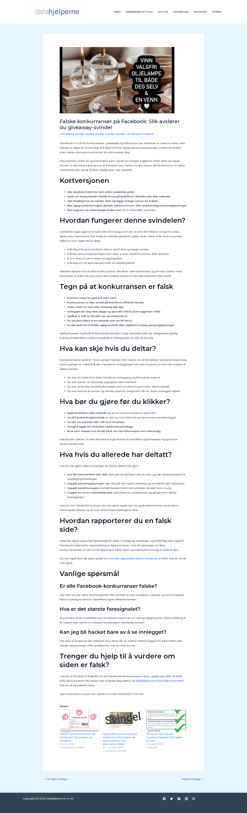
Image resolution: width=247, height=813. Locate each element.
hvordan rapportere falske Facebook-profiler (139, 558)
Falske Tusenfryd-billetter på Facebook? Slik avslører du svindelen (77, 737)
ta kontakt (177, 680)
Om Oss (163, 11)
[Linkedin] (186, 798)
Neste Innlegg (193, 779)
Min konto (200, 11)
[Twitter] (171, 798)
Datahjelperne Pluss (139, 11)
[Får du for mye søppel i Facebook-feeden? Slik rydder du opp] (166, 721)
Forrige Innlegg (55, 779)
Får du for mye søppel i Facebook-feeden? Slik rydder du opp (164, 737)
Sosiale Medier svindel (100, 134)
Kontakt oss (181, 11)
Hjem (117, 11)
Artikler (217, 11)
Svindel (120, 134)
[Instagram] (178, 798)
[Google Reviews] (193, 798)
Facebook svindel (72, 134)
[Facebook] (164, 798)
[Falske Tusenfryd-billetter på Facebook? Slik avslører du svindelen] (79, 721)
